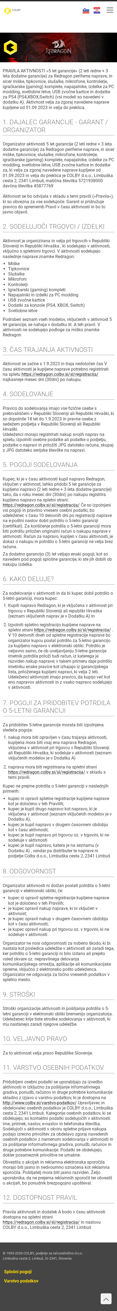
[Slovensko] (83, 7)
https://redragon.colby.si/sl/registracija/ (59, 374)
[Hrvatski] (94, 7)
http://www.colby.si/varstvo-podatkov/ (40, 1102)
